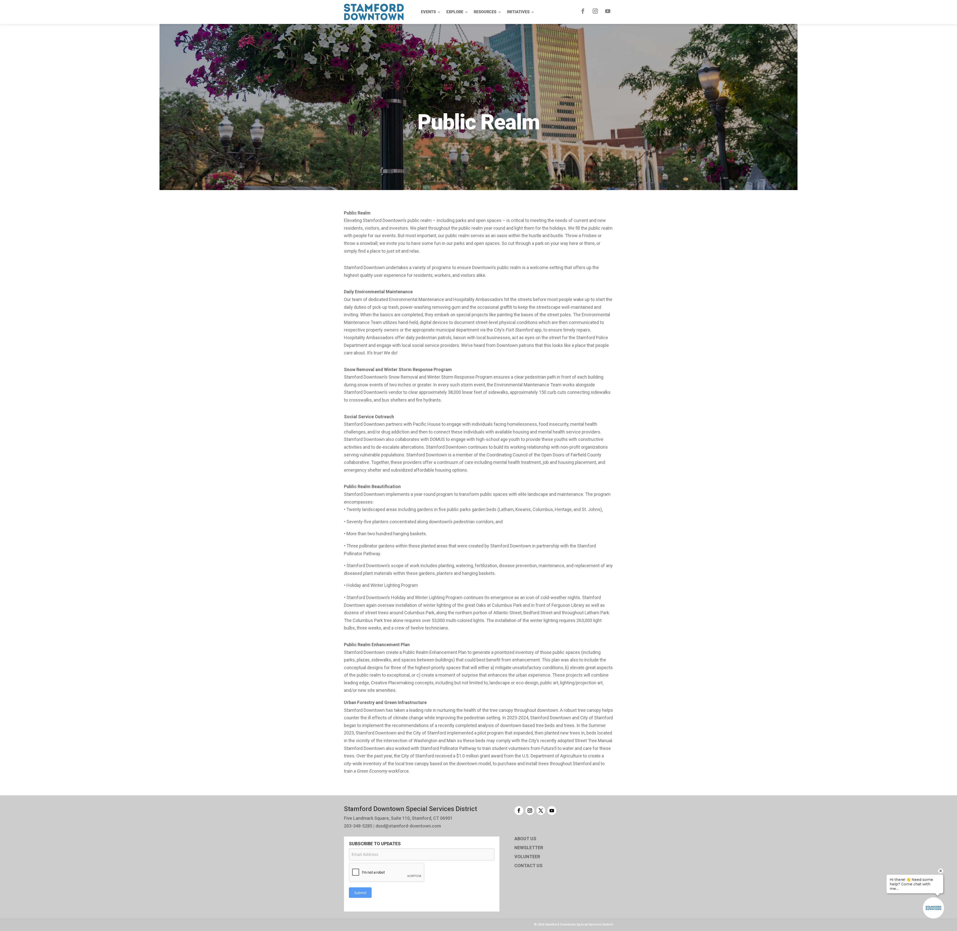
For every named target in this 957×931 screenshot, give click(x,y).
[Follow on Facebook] (583, 11)
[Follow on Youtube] (608, 11)
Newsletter (528, 847)
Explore (454, 11)
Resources (485, 11)
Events (428, 11)
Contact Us (528, 865)
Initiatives (518, 11)
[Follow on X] (540, 810)
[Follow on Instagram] (595, 11)
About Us (525, 838)
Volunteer (527, 856)
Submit (360, 892)
